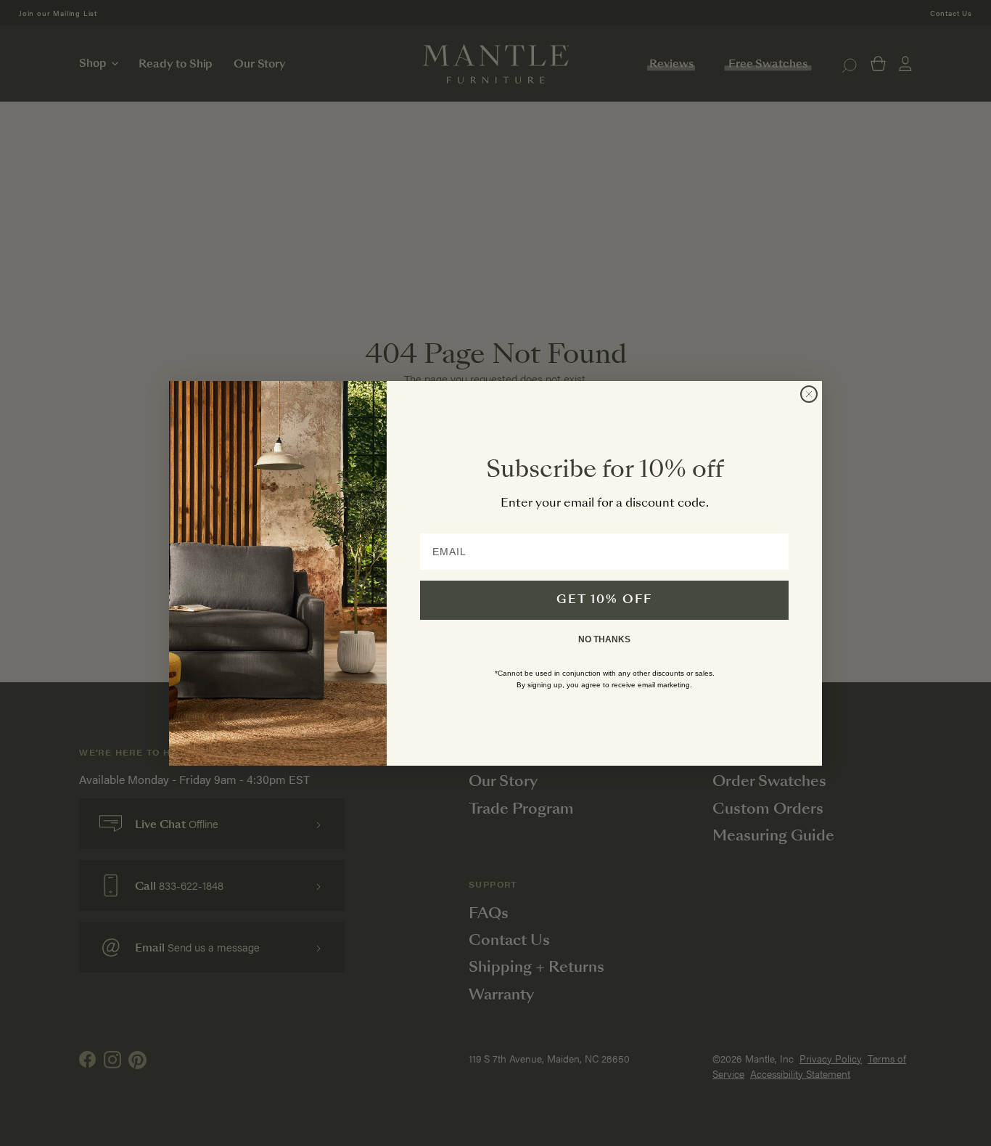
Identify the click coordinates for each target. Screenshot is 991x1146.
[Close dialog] (809, 394)
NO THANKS (604, 639)
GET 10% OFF (604, 600)
